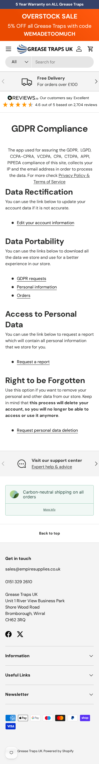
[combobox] (49, 62)
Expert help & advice (52, 467)
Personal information (37, 287)
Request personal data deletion (47, 430)
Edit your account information (45, 222)
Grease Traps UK (29, 751)
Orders (23, 295)
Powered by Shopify (59, 751)
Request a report (33, 362)
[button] (90, 49)
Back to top (49, 533)
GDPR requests (31, 278)
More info (49, 509)
